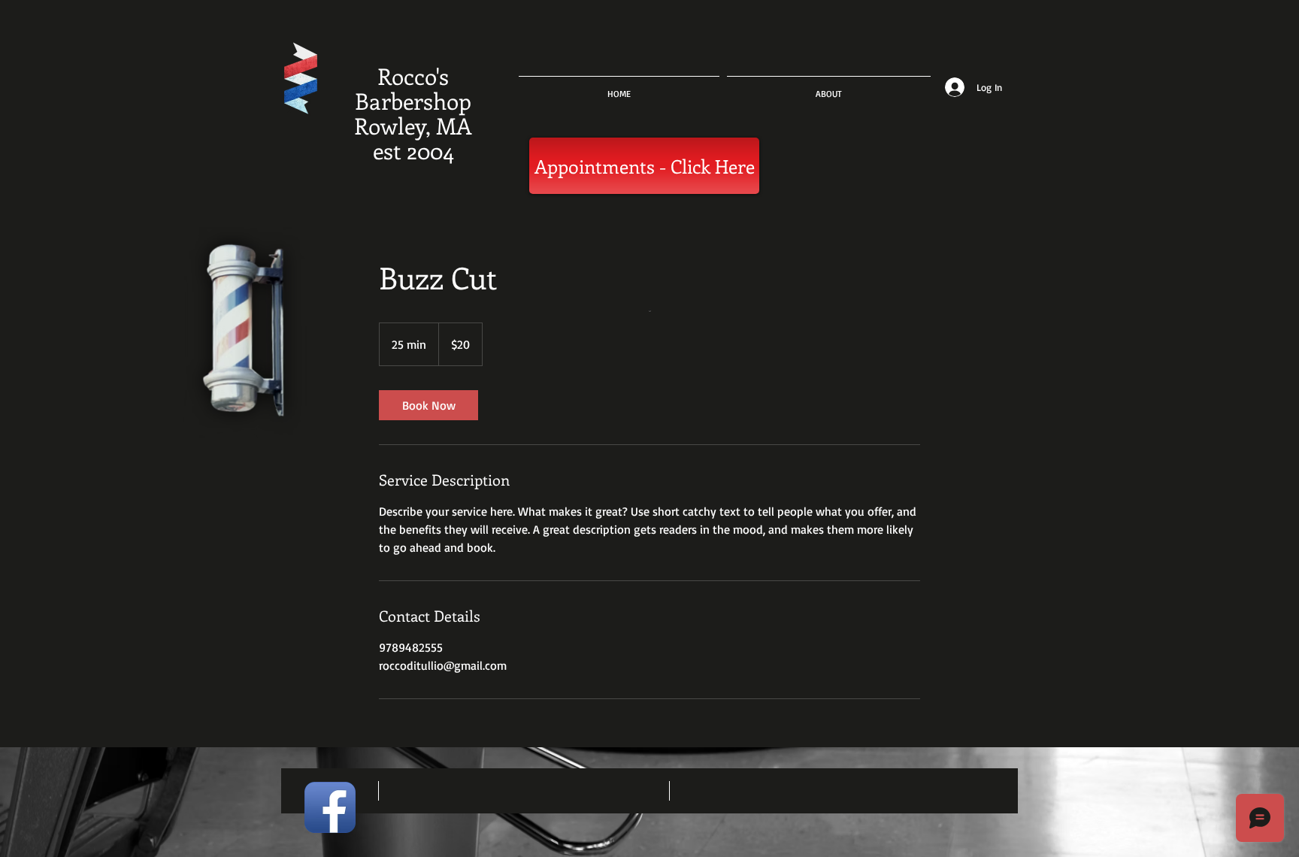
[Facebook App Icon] (330, 807)
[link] (428, 405)
